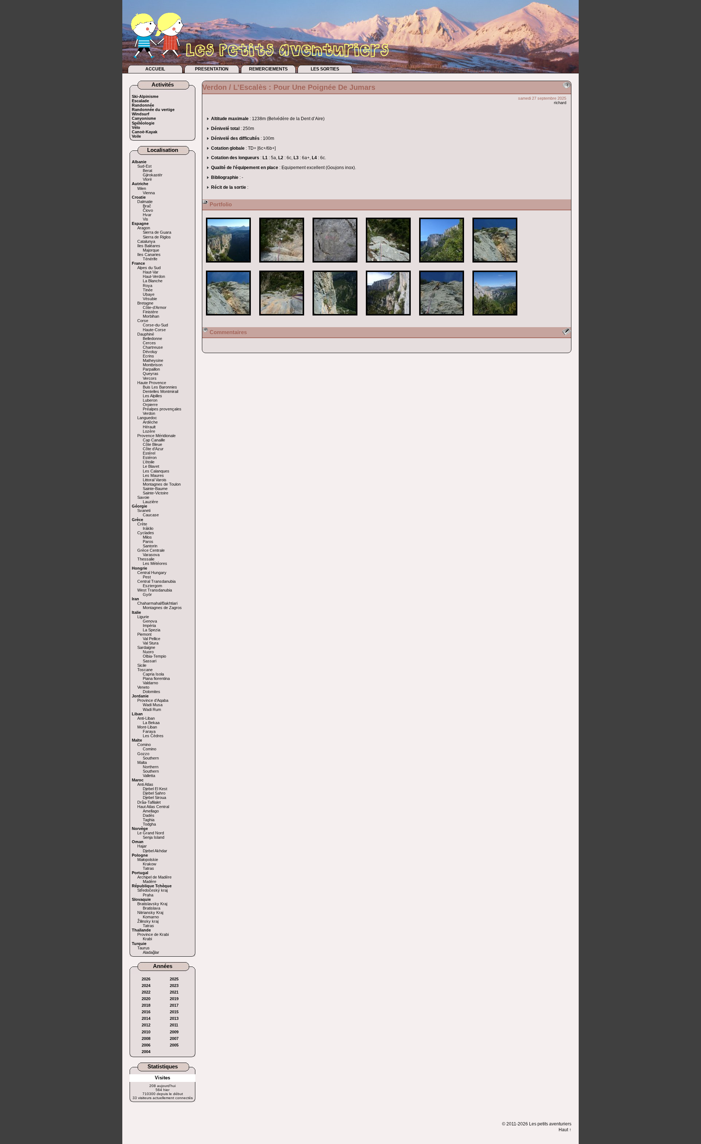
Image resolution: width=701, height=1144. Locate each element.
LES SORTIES (325, 69)
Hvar (147, 215)
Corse (142, 320)
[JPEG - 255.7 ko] (282, 318)
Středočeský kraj (152, 890)
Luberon (150, 400)
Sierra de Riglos (157, 237)
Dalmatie (145, 201)
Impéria (149, 625)
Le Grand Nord (150, 833)
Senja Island (153, 837)
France (138, 263)
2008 (146, 1038)
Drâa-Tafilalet (149, 802)
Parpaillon (151, 369)
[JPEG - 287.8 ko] (229, 318)
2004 (146, 1051)
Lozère (149, 431)
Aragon (143, 228)
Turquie (139, 943)
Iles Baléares (148, 246)
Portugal (140, 873)
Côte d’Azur (153, 449)
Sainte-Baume (155, 488)
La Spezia (151, 630)
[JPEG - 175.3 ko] (335, 318)
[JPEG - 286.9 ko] (335, 265)
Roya (147, 285)
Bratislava (151, 908)
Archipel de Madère (154, 877)
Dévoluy (150, 351)
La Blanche (152, 281)
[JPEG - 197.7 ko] (229, 265)
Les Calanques (156, 471)
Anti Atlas (145, 784)
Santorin (150, 546)
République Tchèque (152, 886)
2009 (174, 1032)
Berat (147, 170)
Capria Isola (153, 674)
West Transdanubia (154, 590)
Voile (136, 136)
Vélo (136, 127)
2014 (146, 1018)
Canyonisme (144, 118)
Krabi (147, 939)
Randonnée (143, 105)
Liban (137, 714)
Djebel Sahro (154, 793)
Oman (137, 841)
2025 (174, 979)
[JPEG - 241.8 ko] (495, 318)
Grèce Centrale (151, 550)
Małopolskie (147, 859)
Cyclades (145, 533)
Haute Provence (151, 382)
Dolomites (151, 691)
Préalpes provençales (162, 409)
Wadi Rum (152, 709)
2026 (146, 979)
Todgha (149, 824)
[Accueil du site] (276, 32)
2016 (146, 1012)
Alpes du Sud (149, 267)
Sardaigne (146, 647)
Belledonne (152, 338)
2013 (174, 1018)
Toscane (145, 669)
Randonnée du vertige (153, 109)
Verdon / (217, 87)
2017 (174, 1005)
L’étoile (148, 462)
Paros (148, 541)
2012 (146, 1025)
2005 (174, 1045)
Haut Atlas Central (153, 806)
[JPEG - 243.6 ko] (442, 318)
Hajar (142, 846)
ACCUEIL (155, 69)
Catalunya (146, 241)
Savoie (143, 497)
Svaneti (143, 510)
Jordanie (140, 696)
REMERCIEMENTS (268, 69)
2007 (174, 1038)
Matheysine (153, 360)
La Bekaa (151, 722)
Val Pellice (151, 638)
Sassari (149, 661)
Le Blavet (151, 466)
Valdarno (150, 683)
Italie (136, 612)
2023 (174, 985)
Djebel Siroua (154, 797)
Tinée (148, 290)
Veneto (143, 687)
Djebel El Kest (155, 789)
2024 (146, 985)
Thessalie (145, 559)
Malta (142, 762)
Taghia (148, 820)
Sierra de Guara (157, 232)
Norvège (140, 828)
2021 (174, 992)
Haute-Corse (154, 330)
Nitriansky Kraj (150, 912)
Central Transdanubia (156, 581)
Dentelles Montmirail (160, 391)
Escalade (140, 101)
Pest (147, 577)
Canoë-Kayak (144, 132)
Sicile (141, 665)
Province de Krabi (153, 934)
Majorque (151, 250)
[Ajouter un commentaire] (566, 331)
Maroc (137, 780)
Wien (141, 188)
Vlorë (147, 179)
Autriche (140, 183)
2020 (146, 998)
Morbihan (151, 316)
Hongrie (139, 568)
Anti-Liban (146, 718)
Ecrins (148, 356)
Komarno (151, 917)
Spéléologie (143, 123)
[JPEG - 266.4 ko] (388, 265)
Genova (150, 621)
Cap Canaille (154, 440)
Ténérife (150, 259)
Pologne (140, 855)
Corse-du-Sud (155, 325)
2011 (174, 1025)
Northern (150, 767)
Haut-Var (150, 272)
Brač (147, 206)
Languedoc (147, 418)
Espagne (140, 223)
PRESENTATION (212, 69)
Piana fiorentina (156, 678)
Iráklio (148, 528)
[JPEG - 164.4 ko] (388, 318)
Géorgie (139, 506)
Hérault (149, 427)
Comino (144, 744)
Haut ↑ (565, 1129)
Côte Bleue (152, 444)
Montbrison (152, 365)
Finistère (150, 312)
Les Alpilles (152, 396)
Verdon (149, 413)
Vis (145, 219)
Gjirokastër (152, 175)
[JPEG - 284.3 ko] (495, 265)
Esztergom (152, 586)
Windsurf (140, 114)
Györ (147, 594)
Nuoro (148, 652)
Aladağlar (151, 952)
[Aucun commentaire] (566, 85)
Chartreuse (153, 347)
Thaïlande (141, 930)
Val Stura (150, 643)
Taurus (143, 948)
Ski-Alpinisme (145, 96)
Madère (149, 881)
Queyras (150, 373)
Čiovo (148, 210)
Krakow (149, 864)
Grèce (137, 519)
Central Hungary (151, 572)
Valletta (149, 775)
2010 (146, 1032)
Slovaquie (141, 899)
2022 (146, 992)
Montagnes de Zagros (162, 607)
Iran (135, 599)
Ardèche (150, 422)
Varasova (151, 554)
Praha (148, 895)
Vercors (150, 378)
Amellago (151, 811)
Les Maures (153, 475)
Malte (137, 740)
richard (560, 102)
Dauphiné (145, 334)
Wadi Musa (152, 705)
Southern (151, 758)
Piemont (144, 634)
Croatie (139, 197)
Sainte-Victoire (155, 493)
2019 (174, 998)
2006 (146, 1045)
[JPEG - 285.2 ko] (282, 265)
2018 (146, 1005)
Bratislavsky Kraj (152, 904)
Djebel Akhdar (155, 851)
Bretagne (145, 303)
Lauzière (150, 502)
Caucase (151, 515)
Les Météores (155, 563)
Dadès (148, 815)
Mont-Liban (147, 727)
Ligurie (143, 617)
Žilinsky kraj (147, 921)
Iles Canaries (149, 254)
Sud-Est (144, 166)
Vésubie (150, 298)
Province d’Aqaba (152, 700)
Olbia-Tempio (154, 656)
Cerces (149, 343)
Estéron (150, 457)
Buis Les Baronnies (160, 387)
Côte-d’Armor (154, 307)
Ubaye (148, 294)
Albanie (139, 162)
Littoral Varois (154, 480)
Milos (147, 537)
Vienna (149, 193)
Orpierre (150, 404)
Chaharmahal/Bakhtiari (157, 603)
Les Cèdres (153, 736)
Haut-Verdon (154, 276)
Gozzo (143, 753)
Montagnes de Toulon (162, 484)
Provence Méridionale (156, 435)
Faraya (149, 731)
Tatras (148, 868)
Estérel (149, 453)
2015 (174, 1012)
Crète (142, 524)
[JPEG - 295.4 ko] (442, 265)
